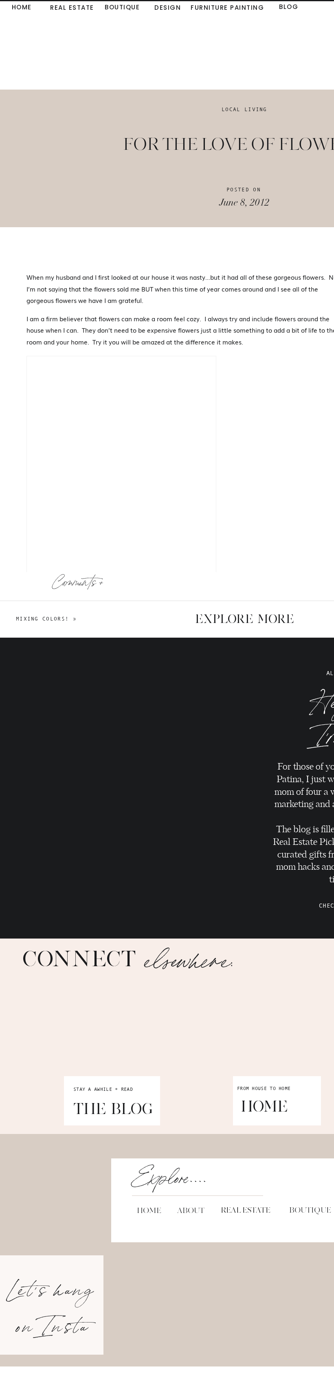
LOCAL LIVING (244, 109)
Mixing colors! (42, 619)
